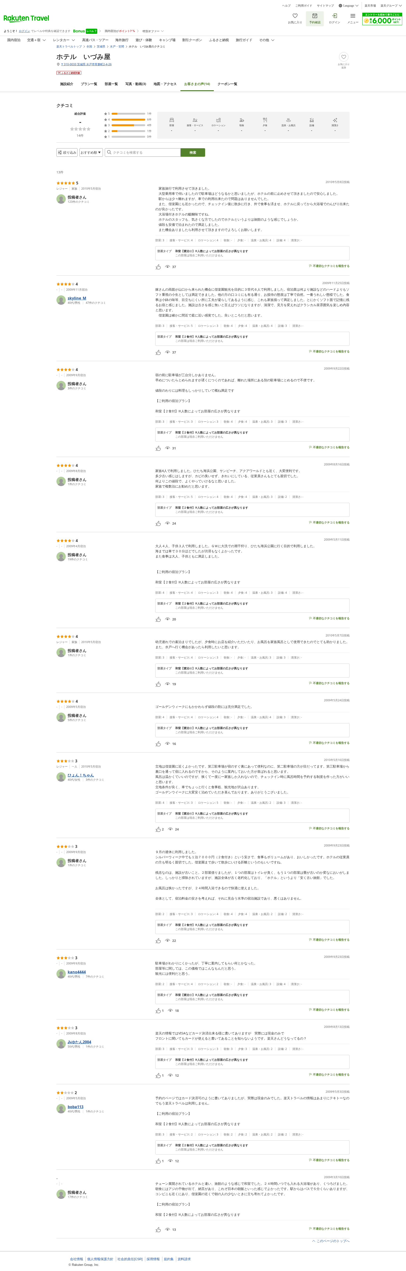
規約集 (169, 1259)
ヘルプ (286, 5)
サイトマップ (325, 5)
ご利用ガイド (303, 5)
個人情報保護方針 (100, 1259)
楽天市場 (370, 5)
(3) (135, 84)
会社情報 (76, 1259)
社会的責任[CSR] (130, 1259)
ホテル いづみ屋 (83, 56)
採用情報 (153, 1259)
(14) (197, 84)
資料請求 (184, 1259)
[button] (104, 199)
